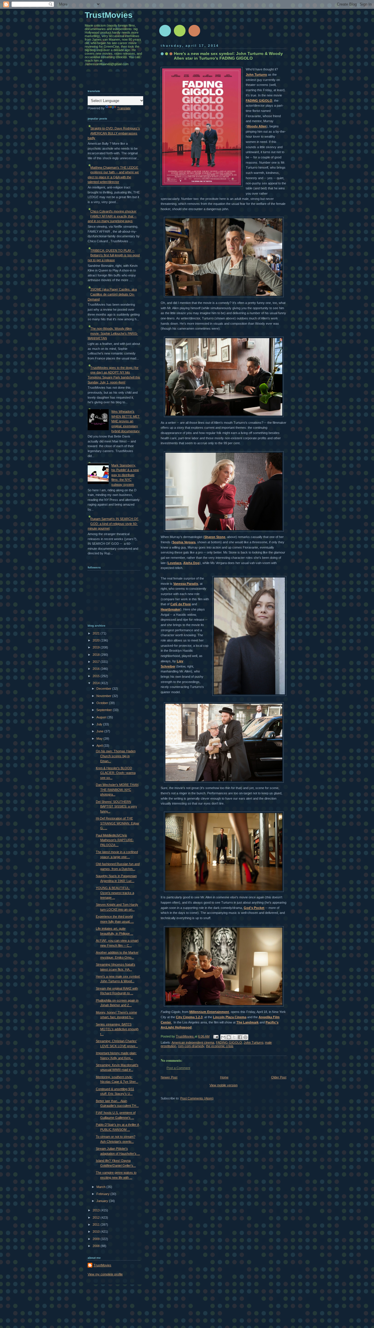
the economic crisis (219, 1046)
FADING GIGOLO (259, 100)
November (104, 696)
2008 (97, 1246)
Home (224, 1077)
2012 (97, 1217)
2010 (97, 1231)
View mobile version (223, 1085)
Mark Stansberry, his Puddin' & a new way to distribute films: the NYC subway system (125, 475)
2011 (97, 1224)
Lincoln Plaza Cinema (229, 1017)
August (101, 717)
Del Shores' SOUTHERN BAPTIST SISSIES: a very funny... (116, 806)
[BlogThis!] (229, 1037)
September (104, 710)
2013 (97, 1210)
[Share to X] (234, 1037)
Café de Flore (180, 604)
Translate (124, 108)
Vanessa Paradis (185, 583)
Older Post (278, 1077)
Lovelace (174, 563)
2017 (97, 661)
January (102, 1201)
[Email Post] (215, 1036)
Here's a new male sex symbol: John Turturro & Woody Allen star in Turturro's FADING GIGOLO (228, 55)
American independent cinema (193, 1042)
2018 (97, 654)
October (102, 703)
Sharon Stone (214, 537)
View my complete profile (105, 1274)
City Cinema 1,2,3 (189, 1017)
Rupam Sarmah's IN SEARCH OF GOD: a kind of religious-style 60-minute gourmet (113, 523)
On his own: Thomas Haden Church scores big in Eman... (116, 755)
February (103, 1194)
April (99, 745)
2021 (97, 633)
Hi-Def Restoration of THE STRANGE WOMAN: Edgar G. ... (117, 823)
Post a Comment (178, 1068)
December (104, 688)
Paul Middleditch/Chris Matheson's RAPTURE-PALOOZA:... (115, 840)
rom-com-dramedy (191, 1046)
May (99, 738)
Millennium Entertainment (209, 1012)
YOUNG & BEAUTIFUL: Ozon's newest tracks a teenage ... (115, 892)
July (99, 724)
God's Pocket (254, 907)
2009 (97, 1239)
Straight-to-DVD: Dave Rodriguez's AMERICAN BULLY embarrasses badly (114, 133)
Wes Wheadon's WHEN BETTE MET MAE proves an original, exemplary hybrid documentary (125, 421)
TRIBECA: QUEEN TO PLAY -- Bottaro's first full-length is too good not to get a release (114, 255)
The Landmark (247, 1022)
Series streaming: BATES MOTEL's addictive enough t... (117, 1029)
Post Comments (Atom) (197, 1098)
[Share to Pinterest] (245, 1037)
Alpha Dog (191, 563)
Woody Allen (256, 126)
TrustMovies (185, 1036)
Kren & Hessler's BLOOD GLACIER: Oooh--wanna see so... (116, 772)
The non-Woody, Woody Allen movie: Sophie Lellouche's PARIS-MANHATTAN (113, 333)
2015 (97, 676)
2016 (97, 668)
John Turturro (256, 74)
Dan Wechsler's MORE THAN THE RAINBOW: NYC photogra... (117, 789)
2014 (97, 683)
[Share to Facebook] (240, 1037)
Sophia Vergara (183, 542)
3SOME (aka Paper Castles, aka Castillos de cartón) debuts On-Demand (112, 294)
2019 (97, 647)
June (100, 731)
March (101, 1187)
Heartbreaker (170, 609)
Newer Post (169, 1077)
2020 (97, 640)
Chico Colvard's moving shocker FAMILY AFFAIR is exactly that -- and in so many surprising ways (112, 216)
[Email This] (223, 1037)
